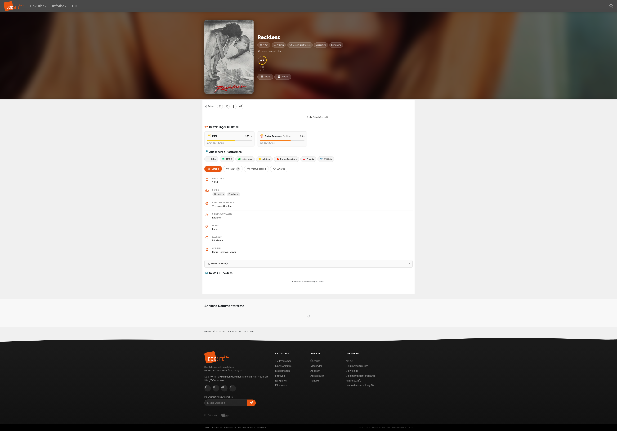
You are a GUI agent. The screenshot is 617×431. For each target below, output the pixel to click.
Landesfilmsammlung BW (360, 385)
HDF (75, 6)
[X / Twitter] (227, 106)
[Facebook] (234, 106)
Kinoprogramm (283, 366)
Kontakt (314, 380)
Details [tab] (215, 169)
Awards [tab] (281, 169)
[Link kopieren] (240, 106)
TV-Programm (283, 361)
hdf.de (349, 361)
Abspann (315, 370)
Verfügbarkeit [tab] (258, 169)
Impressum (217, 428)
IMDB (267, 76)
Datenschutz (230, 428)
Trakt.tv (310, 159)
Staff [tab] (234, 169)
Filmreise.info (353, 380)
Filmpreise (281, 385)
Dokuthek (39, 6)
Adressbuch (317, 375)
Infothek (59, 6)
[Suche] (611, 6)
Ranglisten (281, 380)
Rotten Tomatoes (288, 159)
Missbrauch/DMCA (246, 428)
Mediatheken (282, 370)
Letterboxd (247, 159)
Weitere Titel (219, 263)
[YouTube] (224, 388)
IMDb (213, 159)
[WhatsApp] (220, 106)
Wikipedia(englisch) (320, 117)
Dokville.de (352, 370)
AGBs (206, 428)
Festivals (280, 375)
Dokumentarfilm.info (357, 366)
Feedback (261, 428)
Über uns (315, 361)
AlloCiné (266, 159)
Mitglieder (316, 366)
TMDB (284, 76)
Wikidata (328, 159)
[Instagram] (232, 388)
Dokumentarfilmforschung (360, 375)
